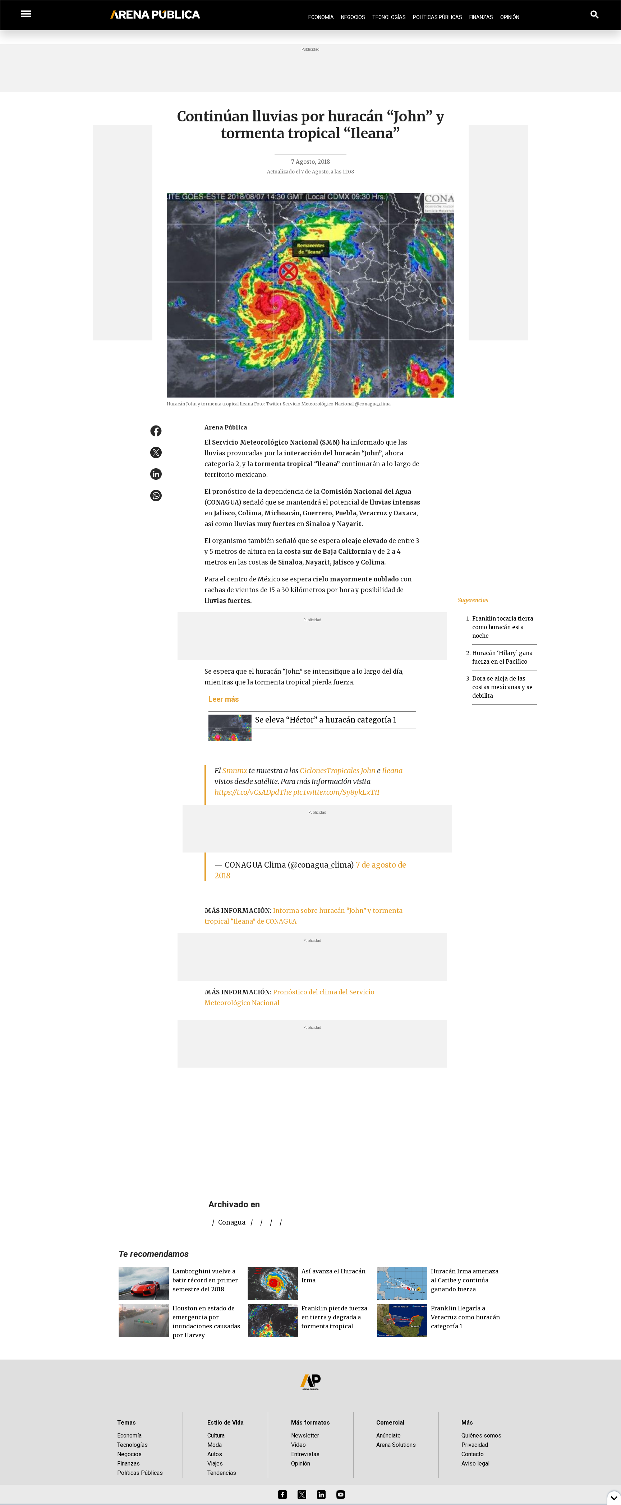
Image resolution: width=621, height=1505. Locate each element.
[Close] (354, 698)
